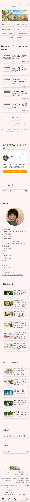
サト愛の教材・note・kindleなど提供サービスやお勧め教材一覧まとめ (22, 474)
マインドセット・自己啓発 (22, 485)
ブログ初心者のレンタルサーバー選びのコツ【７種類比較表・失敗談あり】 (22, 481)
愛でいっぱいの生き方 (15, 158)
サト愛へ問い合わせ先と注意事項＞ (13, 275)
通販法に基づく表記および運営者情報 (15, 494)
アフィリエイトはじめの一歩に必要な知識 (8, 491)
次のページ (15, 118)
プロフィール (6, 267)
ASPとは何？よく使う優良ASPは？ (8, 479)
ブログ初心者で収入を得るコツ (8, 486)
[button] (26, 191)
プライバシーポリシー (22, 490)
